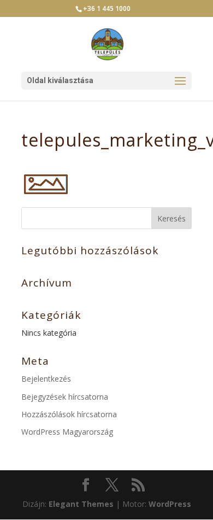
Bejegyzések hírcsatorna (64, 397)
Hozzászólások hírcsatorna (69, 414)
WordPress (170, 504)
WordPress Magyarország (67, 431)
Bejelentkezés (46, 378)
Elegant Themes (81, 504)
